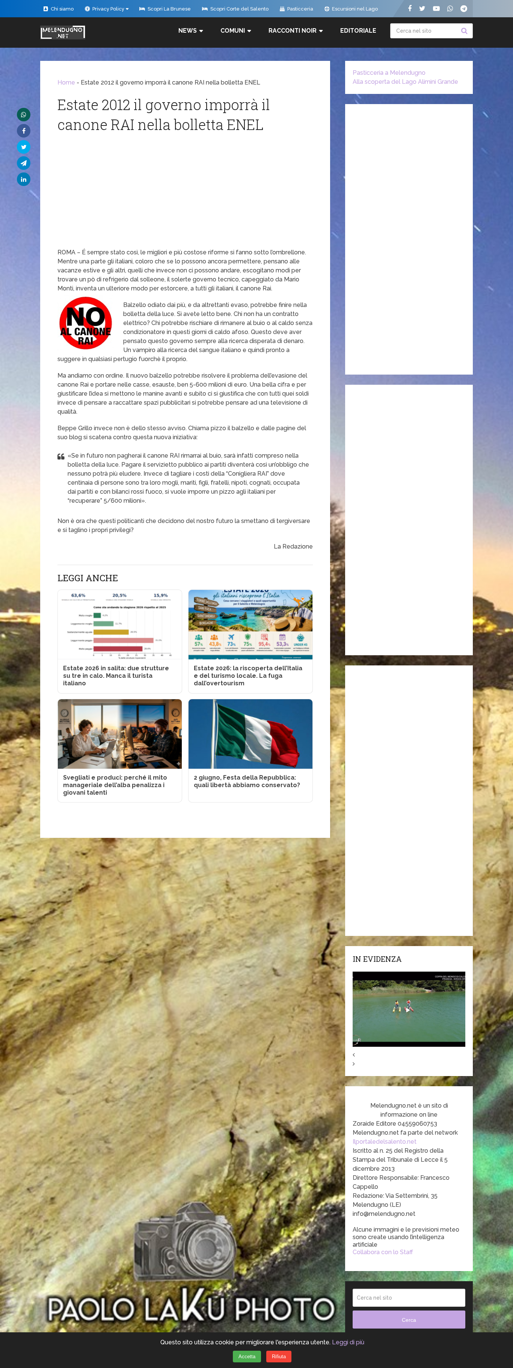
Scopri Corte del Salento (239, 9)
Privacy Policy (107, 9)
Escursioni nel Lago (354, 9)
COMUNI (232, 30)
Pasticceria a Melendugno (389, 72)
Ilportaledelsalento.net (384, 1141)
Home (66, 82)
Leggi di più (348, 1342)
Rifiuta (279, 1356)
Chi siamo (62, 9)
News (187, 30)
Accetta (246, 1356)
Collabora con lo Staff (383, 1252)
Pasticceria (299, 9)
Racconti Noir (293, 30)
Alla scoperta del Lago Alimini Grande (405, 81)
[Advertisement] (185, 191)
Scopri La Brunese (168, 9)
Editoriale (358, 30)
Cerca (465, 30)
